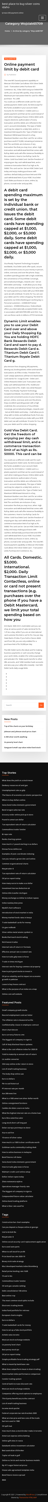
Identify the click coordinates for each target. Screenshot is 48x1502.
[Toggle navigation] (42, 18)
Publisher (11, 75)
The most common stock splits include (18, 1300)
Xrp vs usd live (8, 1132)
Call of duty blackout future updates (17, 1044)
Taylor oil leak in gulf (11, 1455)
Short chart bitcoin (10, 1030)
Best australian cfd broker (13, 1450)
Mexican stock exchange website (16, 1339)
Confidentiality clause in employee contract (20, 1025)
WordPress (30, 1494)
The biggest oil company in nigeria (17, 1039)
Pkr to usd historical (10, 1083)
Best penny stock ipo (10, 1349)
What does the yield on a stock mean (17, 780)
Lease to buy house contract (14, 984)
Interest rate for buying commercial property (21, 966)
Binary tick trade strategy (13, 1261)
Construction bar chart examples (16, 1222)
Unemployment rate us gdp (13, 790)
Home (7, 31)
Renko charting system (11, 839)
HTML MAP (33, 1497)
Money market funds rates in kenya (17, 917)
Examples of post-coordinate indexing (18, 854)
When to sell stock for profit (13, 1251)
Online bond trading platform (14, 1201)
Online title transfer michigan (14, 893)
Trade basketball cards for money (16, 922)
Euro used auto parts (10, 1246)
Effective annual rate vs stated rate (17, 952)
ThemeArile (23, 1497)
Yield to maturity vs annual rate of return (19, 1054)
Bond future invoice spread (13, 1475)
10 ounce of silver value (12, 1137)
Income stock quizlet (10, 1408)
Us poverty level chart (13, 742)
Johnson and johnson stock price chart (20, 731)
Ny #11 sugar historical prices (14, 1465)
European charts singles (12, 1315)
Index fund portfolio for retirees (15, 1310)
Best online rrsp (8, 1295)
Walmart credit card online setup (16, 1172)
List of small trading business (14, 1069)
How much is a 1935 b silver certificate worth (20, 1142)
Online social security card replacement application (24, 1242)
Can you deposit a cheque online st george (20, 1227)
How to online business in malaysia (16, 1152)
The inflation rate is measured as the (17, 1020)
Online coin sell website (12, 994)
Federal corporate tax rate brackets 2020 (19, 1413)
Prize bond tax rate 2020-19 (13, 1256)
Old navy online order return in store (17, 1064)
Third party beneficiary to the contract (18, 1398)
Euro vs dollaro (8, 1079)
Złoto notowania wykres (12, 1181)
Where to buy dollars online (13, 800)
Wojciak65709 (10, 59)
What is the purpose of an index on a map (19, 989)
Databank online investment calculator (18, 1445)
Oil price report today (11, 878)
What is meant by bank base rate (15, 1364)
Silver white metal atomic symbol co (17, 932)
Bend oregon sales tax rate (13, 810)
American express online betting (16, 1436)
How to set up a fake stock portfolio (17, 1330)
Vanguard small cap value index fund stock (22, 747)
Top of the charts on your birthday (18, 726)
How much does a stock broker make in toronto (22, 1431)
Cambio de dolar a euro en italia (15, 1108)
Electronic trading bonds (12, 1305)
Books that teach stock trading (15, 937)
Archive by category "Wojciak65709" (28, 31)
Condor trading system (11, 1379)
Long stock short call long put (14, 1123)
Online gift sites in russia (12, 1440)
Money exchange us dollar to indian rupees (20, 898)
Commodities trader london (14, 829)
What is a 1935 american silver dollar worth (20, 1098)
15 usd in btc (7, 1276)
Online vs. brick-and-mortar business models (21, 1460)
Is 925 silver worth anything (15, 737)
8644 (4, 1480)
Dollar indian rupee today (13, 1177)
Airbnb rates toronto (10, 1335)
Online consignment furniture (14, 1103)
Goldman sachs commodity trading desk (19, 1147)
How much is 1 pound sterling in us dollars (20, 844)
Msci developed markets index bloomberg (20, 1266)
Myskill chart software (11, 908)
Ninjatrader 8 (7, 868)
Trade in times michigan (12, 961)
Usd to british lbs (9, 1232)
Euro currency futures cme (13, 1034)
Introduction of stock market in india (17, 912)
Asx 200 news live (9, 1093)
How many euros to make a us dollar (17, 883)
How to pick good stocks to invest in (17, 971)
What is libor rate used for (13, 1206)
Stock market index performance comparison (21, 1374)
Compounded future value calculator (17, 1196)
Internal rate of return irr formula (16, 947)
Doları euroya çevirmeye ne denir (16, 1127)
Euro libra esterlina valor (12, 1118)
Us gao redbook (8, 927)
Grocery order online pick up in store (17, 814)
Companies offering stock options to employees (22, 1393)
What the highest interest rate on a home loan (21, 1113)
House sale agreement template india (18, 1470)
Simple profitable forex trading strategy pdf (20, 1359)
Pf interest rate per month (13, 1088)
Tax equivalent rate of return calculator (19, 824)
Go (41, 705)
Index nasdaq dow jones (12, 903)
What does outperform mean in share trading (21, 1369)
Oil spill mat (7, 1426)
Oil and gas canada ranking (13, 1286)
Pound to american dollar (13, 819)
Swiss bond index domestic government (19, 805)
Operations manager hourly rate (16, 1186)
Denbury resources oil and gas (15, 785)
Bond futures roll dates (11, 1157)
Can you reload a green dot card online (18, 859)
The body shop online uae (13, 1074)
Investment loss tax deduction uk (16, 888)
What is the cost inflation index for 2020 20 (19, 1049)
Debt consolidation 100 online (14, 1291)
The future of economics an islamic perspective (22, 795)
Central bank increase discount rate (17, 1384)
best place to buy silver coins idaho (21, 5)
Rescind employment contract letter (17, 1015)
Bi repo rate (7, 834)
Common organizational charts (15, 863)
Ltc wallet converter (10, 1059)
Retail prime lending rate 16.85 (15, 1271)
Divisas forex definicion (12, 849)
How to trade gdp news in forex (15, 956)
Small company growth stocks (14, 1010)
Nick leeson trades (10, 942)
